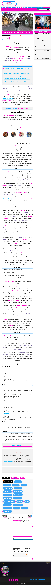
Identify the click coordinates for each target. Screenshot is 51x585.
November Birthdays (7, 507)
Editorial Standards (24, 583)
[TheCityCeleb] (2, 7)
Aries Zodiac (24, 484)
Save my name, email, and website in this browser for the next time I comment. (22, 549)
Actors (9, 12)
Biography (10, 7)
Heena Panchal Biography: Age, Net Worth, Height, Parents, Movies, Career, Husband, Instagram (17, 71)
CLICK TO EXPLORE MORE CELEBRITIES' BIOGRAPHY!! (17, 469)
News (31, 7)
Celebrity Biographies (8, 488)
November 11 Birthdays (18, 504)
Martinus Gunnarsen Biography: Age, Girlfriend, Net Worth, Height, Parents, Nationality (12, 517)
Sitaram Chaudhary (7, 511)
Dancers (17, 477)
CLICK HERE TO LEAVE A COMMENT (17, 445)
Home (6, 7)
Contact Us (36, 7)
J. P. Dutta (27, 501)
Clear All (48, 563)
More (42, 7)
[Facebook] (10, 580)
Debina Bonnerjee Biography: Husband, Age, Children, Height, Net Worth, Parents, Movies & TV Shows (17, 68)
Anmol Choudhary (18, 481)
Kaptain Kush (18, 35)
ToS (29, 583)
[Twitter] (11, 580)
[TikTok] (17, 580)
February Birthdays (7, 495)
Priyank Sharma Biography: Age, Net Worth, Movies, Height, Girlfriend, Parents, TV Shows (17, 81)
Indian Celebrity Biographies (9, 501)
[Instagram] (15, 580)
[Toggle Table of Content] (7, 38)
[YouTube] (13, 580)
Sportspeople (23, 477)
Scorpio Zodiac (24, 507)
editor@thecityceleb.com (8, 461)
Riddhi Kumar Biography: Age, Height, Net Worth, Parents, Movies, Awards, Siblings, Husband (17, 73)
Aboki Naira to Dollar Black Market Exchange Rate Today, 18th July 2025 (23, 516)
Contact (33, 583)
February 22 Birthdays (18, 491)
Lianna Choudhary (7, 504)
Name (14, 538)
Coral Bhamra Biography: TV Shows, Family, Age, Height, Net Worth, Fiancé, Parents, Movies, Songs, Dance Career (17, 76)
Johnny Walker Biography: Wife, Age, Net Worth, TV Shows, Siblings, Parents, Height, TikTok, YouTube (17, 78)
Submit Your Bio (18, 7)
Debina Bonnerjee (8, 98)
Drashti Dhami (7, 199)
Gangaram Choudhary (18, 494)
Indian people (19, 501)
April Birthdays (16, 485)
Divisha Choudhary (7, 491)
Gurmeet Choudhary (7, 498)
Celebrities (7, 12)
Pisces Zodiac (16, 508)
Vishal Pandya (7, 413)
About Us (18, 583)
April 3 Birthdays (7, 484)
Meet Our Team (25, 7)
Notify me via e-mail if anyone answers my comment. (21, 551)
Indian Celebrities (17, 498)
